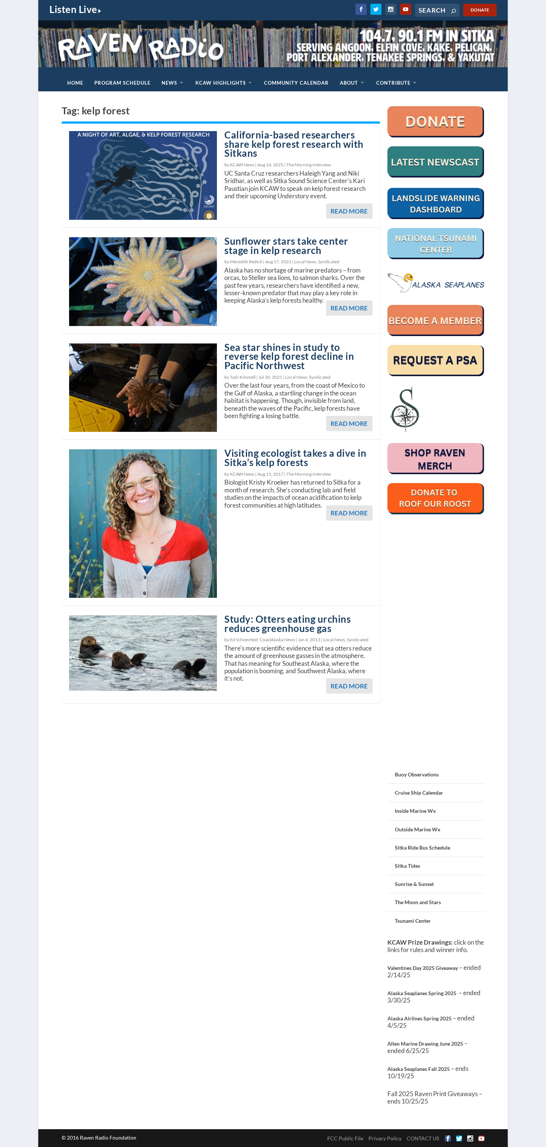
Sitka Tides (407, 866)
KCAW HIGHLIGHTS (220, 83)
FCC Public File (345, 1138)
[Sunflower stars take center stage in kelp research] (143, 281)
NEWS (169, 83)
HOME (75, 83)
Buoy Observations (417, 774)
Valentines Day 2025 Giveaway (422, 968)
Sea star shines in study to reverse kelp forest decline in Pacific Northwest (289, 356)
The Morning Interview (308, 164)
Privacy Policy (385, 1138)
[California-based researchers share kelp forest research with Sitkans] (143, 175)
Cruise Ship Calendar (419, 792)
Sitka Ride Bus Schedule (422, 847)
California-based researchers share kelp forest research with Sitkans (294, 144)
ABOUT (349, 83)
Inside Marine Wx (415, 811)
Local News (305, 261)
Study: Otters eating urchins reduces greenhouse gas (287, 623)
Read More (349, 211)
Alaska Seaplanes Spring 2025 (421, 993)
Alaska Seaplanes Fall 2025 (418, 1069)
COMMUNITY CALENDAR (296, 83)
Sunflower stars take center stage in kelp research (286, 245)
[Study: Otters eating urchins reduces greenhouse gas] (143, 653)
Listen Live (73, 9)
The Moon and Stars (418, 902)
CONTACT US (423, 1138)
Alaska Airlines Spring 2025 (419, 1018)
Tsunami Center (413, 921)
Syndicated (328, 261)
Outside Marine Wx (418, 829)
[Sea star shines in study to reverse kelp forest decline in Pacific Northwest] (143, 387)
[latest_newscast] (435, 175)
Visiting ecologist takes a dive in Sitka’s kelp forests (295, 457)
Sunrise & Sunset (414, 884)
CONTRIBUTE (393, 83)
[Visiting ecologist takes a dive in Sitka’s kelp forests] (143, 523)
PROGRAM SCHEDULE (122, 83)
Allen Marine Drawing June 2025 (425, 1043)
